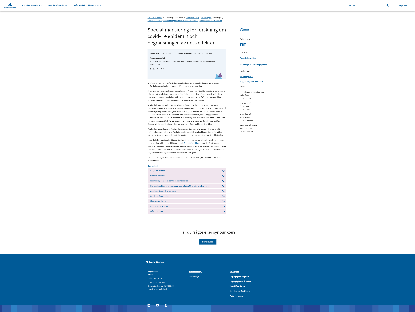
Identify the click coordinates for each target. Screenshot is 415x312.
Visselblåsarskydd (237, 286)
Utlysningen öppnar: (157, 53)
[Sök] (387, 5)
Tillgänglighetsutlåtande (240, 281)
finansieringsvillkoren (193, 143)
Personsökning (195, 271)
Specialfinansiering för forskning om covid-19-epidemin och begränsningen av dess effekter (185, 20)
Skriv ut (246, 30)
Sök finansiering (192, 17)
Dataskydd (234, 271)
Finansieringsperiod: (157, 58)
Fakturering (193, 276)
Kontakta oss (207, 242)
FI (350, 5)
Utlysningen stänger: (185, 53)
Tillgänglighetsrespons (239, 276)
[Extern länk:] (150, 305)
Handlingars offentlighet (240, 291)
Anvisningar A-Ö (246, 76)
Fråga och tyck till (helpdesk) (251, 81)
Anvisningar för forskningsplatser (253, 64)
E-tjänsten (403, 5)
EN (354, 5)
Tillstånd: (153, 69)
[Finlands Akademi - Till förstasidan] (10, 5)
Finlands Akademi (155, 17)
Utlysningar (206, 17)
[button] (31, 5)
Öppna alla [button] (152, 166)
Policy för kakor (236, 296)
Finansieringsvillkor (248, 58)
